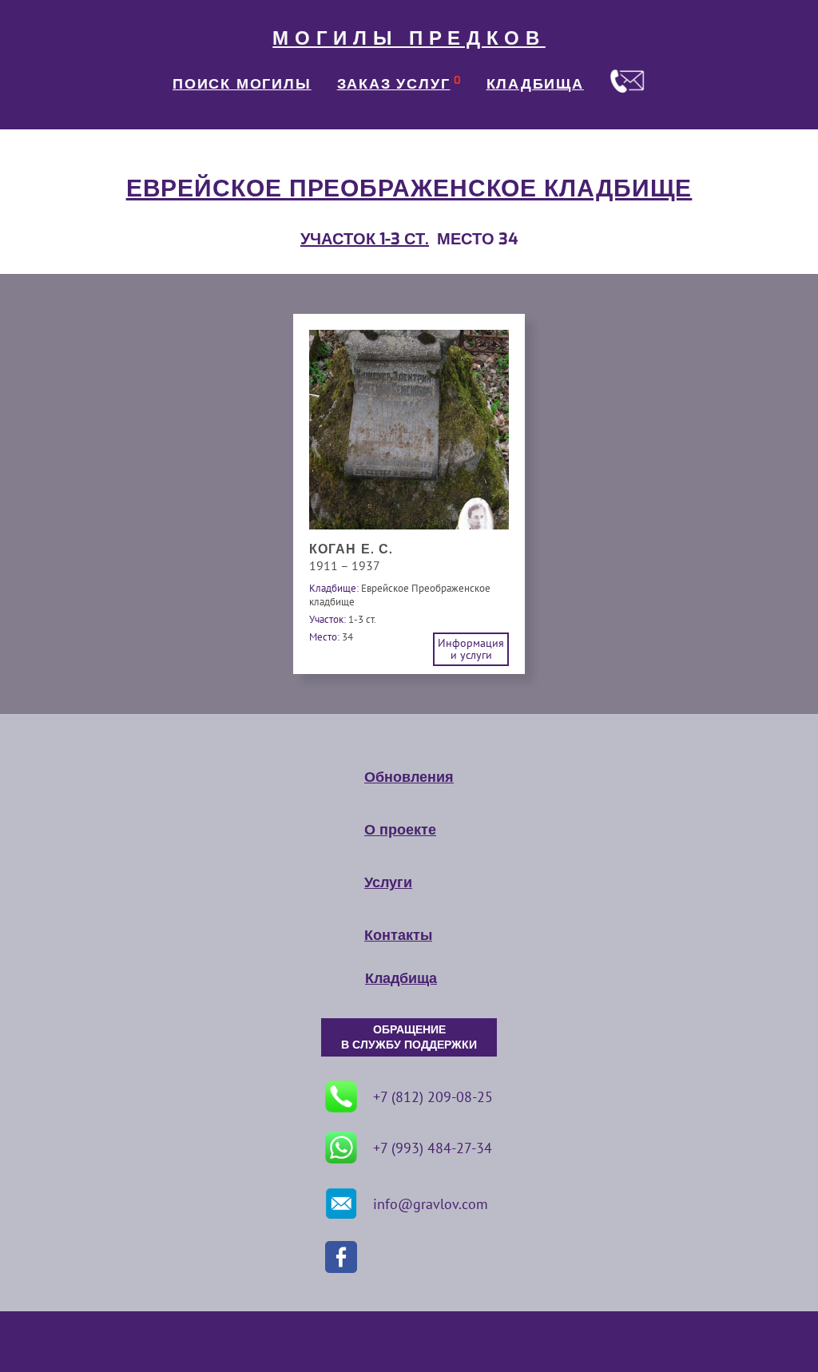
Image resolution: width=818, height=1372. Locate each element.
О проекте (400, 829)
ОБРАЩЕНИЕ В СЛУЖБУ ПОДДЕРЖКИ (409, 1037)
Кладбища (401, 978)
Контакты (398, 935)
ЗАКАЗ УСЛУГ (394, 83)
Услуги (388, 882)
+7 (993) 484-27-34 (432, 1148)
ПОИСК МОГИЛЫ (242, 83)
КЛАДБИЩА (535, 83)
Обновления (409, 777)
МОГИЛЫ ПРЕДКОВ (409, 38)
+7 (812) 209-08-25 (433, 1097)
